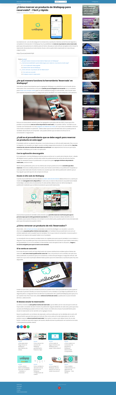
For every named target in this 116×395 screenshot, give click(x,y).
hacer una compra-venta (28, 90)
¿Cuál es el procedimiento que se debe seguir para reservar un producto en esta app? (45, 63)
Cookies (18, 390)
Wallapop (19, 4)
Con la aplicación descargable (31, 65)
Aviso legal (19, 386)
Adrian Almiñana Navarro (24, 12)
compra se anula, (32, 229)
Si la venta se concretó (29, 72)
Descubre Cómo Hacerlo (24, 2)
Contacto (19, 388)
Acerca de (19, 384)
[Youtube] (59, 388)
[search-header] (65, 2)
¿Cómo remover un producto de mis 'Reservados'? (35, 69)
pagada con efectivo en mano (46, 126)
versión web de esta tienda (51, 179)
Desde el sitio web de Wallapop (31, 67)
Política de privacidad (22, 392)
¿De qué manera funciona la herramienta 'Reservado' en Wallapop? (39, 61)
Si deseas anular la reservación (31, 74)
